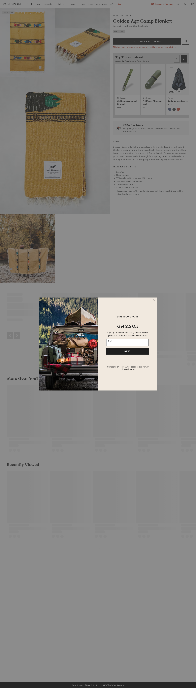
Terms (132, 369)
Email (110, 341)
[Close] (154, 300)
